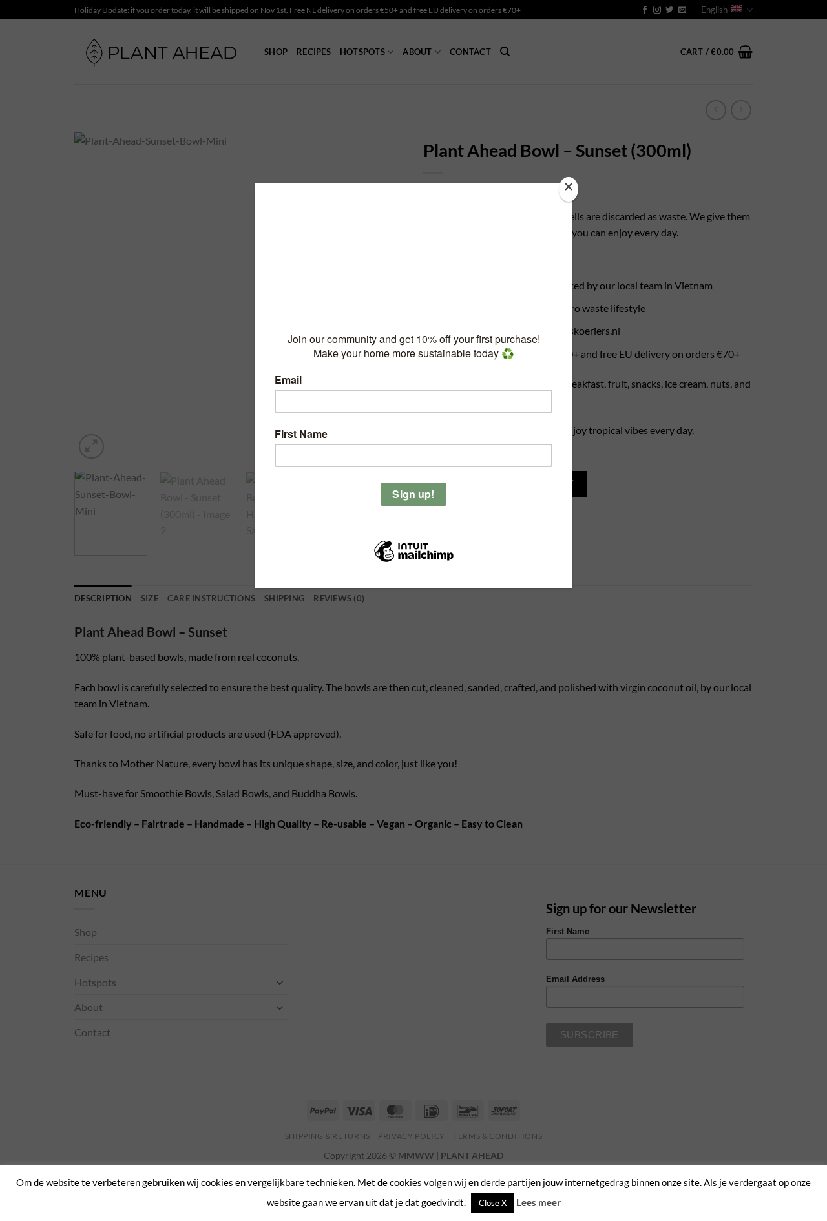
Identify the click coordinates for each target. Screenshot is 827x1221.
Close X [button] (493, 1203)
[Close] (568, 189)
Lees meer (538, 1202)
